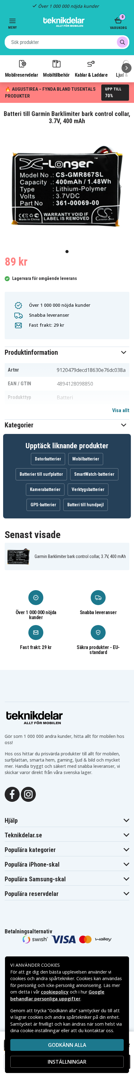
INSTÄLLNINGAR (67, 1061)
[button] (67, 352)
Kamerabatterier (45, 489)
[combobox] (67, 42)
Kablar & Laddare (91, 75)
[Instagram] (28, 794)
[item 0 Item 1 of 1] (67, 186)
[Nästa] (127, 68)
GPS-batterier (43, 504)
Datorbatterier (48, 458)
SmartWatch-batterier (94, 474)
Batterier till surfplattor (41, 474)
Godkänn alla (67, 1045)
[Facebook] (12, 794)
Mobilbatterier (85, 458)
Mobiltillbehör (56, 75)
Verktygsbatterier (88, 489)
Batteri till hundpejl (85, 504)
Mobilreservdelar (21, 75)
